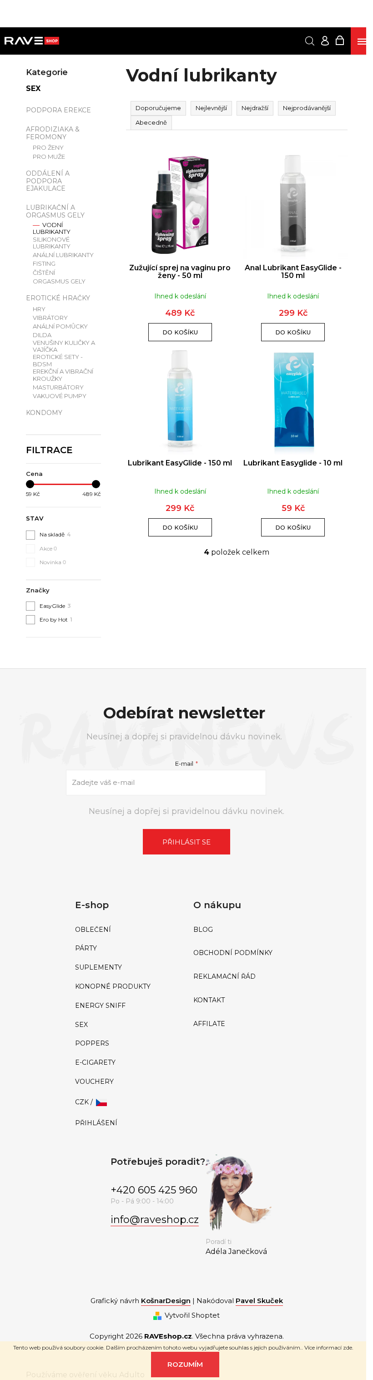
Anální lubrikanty (63, 255)
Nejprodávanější (307, 107)
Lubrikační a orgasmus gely (55, 211)
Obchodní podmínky (232, 953)
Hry (39, 309)
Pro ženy (48, 147)
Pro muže (49, 156)
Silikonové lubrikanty (52, 243)
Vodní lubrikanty (52, 229)
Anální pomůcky (60, 326)
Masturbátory (58, 387)
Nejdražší (255, 107)
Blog (203, 930)
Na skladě (55, 534)
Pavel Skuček (259, 1300)
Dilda (42, 335)
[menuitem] (127, 930)
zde (347, 1347)
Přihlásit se (186, 842)
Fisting (44, 263)
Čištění (44, 272)
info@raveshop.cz (155, 1219)
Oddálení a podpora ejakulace (48, 181)
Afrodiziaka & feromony (53, 133)
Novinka (53, 562)
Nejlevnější (211, 107)
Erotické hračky (58, 298)
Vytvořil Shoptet (192, 1315)
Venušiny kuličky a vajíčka (64, 346)
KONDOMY (44, 413)
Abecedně (151, 122)
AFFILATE (209, 1024)
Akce (48, 548)
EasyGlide (55, 605)
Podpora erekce (58, 110)
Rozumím (185, 1364)
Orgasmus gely (59, 281)
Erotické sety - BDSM (58, 361)
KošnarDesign (166, 1300)
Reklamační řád (224, 977)
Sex (33, 88)
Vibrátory (50, 317)
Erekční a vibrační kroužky (63, 375)
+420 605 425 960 (154, 1190)
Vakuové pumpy (59, 396)
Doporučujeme (158, 107)
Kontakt (209, 1000)
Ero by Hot (56, 619)
